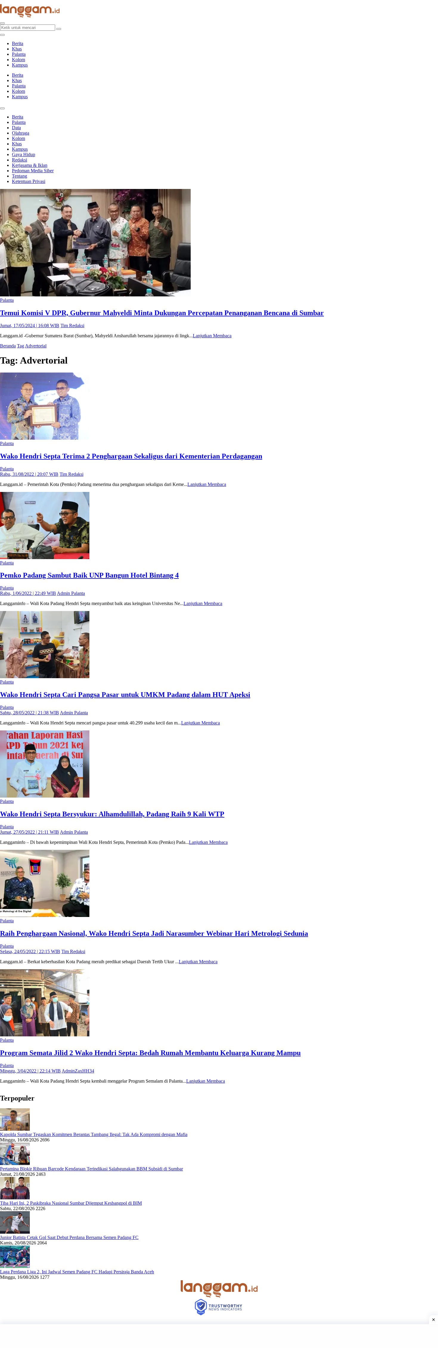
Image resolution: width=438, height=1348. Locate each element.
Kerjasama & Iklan (29, 165)
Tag (20, 345)
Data (16, 127)
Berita (17, 43)
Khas (17, 48)
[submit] (58, 29)
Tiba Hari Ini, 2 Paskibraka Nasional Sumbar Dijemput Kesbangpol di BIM (71, 1203)
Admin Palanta (71, 593)
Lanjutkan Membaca (212, 335)
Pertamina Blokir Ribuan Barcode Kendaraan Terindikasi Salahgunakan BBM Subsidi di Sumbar (91, 1168)
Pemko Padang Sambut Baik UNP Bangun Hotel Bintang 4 (89, 575)
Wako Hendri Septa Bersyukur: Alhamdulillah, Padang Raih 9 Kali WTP (112, 814)
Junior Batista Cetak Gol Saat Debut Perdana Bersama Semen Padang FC (69, 1237)
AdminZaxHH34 (78, 1070)
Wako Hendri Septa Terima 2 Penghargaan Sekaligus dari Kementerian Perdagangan (131, 456)
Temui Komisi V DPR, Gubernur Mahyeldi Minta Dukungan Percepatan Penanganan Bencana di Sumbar (162, 313)
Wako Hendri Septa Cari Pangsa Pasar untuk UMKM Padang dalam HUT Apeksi (125, 694)
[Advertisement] (219, 1336)
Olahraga (20, 133)
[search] (2, 23)
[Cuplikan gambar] (15, 1129)
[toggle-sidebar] (2, 35)
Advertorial (35, 345)
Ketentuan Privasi (28, 181)
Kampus (20, 64)
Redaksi (19, 159)
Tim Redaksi (72, 325)
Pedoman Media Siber (33, 170)
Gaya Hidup (23, 154)
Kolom (18, 59)
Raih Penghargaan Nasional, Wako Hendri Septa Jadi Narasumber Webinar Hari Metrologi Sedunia (154, 933)
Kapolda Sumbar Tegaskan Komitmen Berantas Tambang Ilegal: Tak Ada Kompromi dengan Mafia (93, 1134)
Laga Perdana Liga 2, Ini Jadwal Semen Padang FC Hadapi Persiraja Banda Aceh (77, 1271)
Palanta (19, 54)
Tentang (19, 175)
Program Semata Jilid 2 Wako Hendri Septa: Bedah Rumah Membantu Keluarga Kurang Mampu (150, 1053)
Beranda (8, 345)
